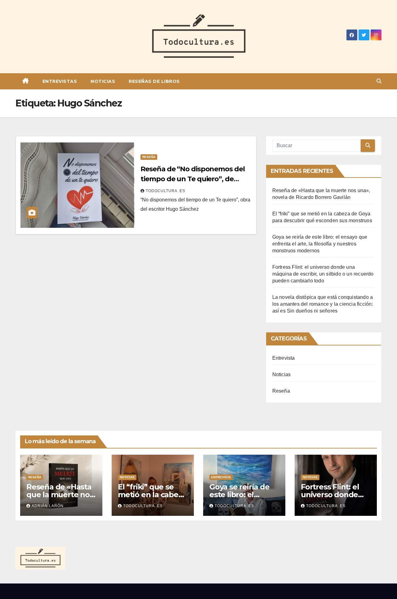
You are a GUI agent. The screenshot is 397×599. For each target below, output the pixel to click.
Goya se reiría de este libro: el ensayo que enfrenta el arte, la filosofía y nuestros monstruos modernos (320, 243)
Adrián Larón (48, 506)
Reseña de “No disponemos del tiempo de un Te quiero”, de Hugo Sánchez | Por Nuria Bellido (195, 179)
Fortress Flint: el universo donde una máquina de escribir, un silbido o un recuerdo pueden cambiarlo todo (323, 273)
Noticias (103, 81)
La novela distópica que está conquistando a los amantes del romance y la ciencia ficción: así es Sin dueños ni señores (322, 304)
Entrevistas (59, 81)
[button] (379, 81)
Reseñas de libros (154, 81)
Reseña (148, 157)
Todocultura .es (165, 191)
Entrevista (283, 358)
